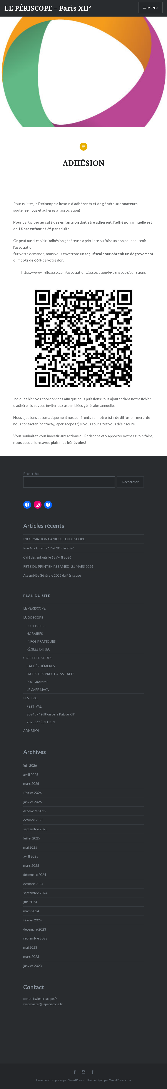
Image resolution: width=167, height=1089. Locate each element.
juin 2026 (30, 765)
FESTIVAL (30, 698)
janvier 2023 (32, 966)
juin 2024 (30, 902)
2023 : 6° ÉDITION (41, 722)
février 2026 (32, 793)
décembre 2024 (34, 875)
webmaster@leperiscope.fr (43, 1004)
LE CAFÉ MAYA (38, 689)
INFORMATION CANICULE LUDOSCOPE (54, 539)
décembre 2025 (34, 811)
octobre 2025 (33, 820)
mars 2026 (31, 783)
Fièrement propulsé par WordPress (60, 1080)
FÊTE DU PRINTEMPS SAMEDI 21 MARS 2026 (58, 566)
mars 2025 (31, 865)
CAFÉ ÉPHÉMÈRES (37, 658)
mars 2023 (31, 956)
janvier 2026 (32, 802)
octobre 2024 (33, 884)
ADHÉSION (31, 730)
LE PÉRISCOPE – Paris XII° (47, 8)
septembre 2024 (35, 893)
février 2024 (32, 920)
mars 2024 (31, 911)
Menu (152, 8)
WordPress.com (120, 1080)
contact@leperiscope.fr (59, 424)
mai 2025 (30, 847)
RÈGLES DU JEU (38, 649)
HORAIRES (35, 633)
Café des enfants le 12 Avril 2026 (47, 557)
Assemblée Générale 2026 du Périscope (52, 575)
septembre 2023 (35, 938)
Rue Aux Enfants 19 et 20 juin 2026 (48, 548)
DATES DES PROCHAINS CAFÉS (51, 674)
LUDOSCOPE (33, 617)
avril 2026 (30, 774)
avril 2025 (30, 856)
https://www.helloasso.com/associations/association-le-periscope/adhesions (83, 272)
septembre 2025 (35, 829)
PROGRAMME (37, 682)
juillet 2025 (31, 838)
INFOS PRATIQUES (41, 641)
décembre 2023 (34, 929)
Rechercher (31, 474)
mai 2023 (30, 947)
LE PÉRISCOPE (34, 608)
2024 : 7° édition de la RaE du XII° (51, 714)
